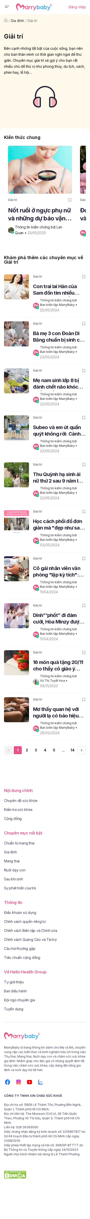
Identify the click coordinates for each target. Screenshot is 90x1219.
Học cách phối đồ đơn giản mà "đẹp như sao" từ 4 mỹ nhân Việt (59, 525)
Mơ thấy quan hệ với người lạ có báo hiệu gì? (56, 713)
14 (72, 750)
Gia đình (17, 20)
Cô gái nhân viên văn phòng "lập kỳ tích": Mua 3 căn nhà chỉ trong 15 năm (56, 572)
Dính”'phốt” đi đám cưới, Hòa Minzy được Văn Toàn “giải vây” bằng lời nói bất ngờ (57, 619)
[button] (7, 7)
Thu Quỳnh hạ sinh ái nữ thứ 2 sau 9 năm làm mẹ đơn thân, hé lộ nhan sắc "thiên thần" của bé (59, 478)
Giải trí (32, 20)
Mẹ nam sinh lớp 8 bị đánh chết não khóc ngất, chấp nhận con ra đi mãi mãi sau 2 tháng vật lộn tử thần (59, 384)
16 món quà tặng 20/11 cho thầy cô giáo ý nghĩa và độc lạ (58, 666)
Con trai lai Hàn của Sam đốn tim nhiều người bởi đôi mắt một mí (57, 290)
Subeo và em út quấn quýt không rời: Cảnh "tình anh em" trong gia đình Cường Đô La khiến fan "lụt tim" (59, 431)
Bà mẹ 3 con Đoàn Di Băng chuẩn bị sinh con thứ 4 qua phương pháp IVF (59, 337)
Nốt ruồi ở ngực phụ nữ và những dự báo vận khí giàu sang (39, 214)
